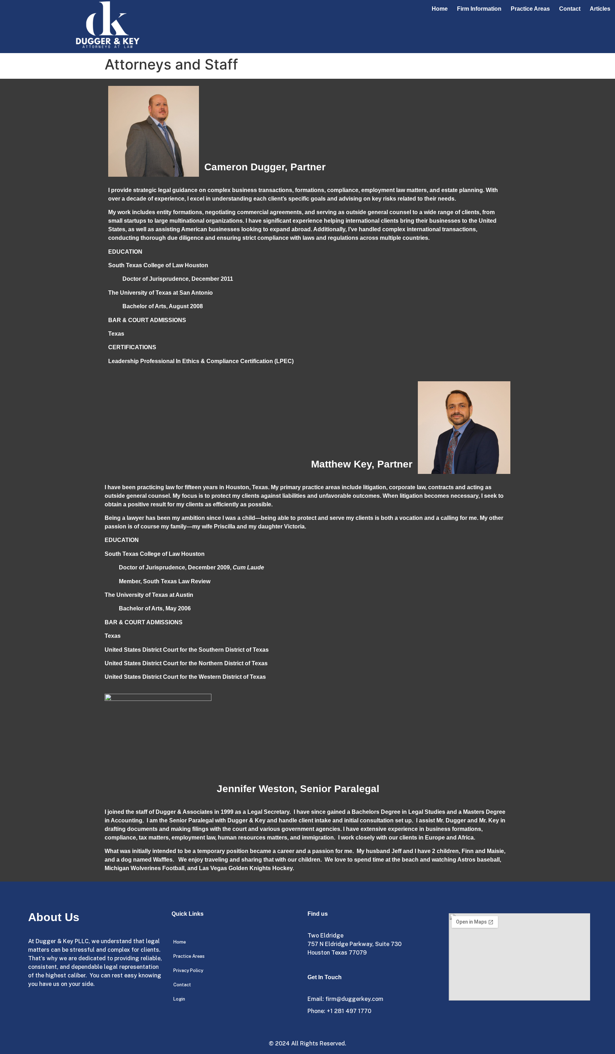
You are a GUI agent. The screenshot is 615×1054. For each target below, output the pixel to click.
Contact (569, 9)
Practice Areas (530, 9)
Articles (600, 9)
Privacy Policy (188, 970)
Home (440, 9)
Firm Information (479, 9)
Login (179, 999)
